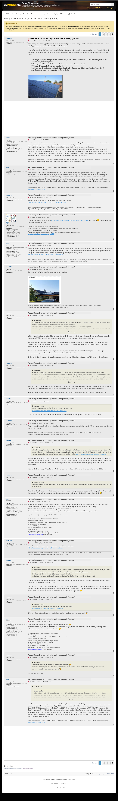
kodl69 (8, 137)
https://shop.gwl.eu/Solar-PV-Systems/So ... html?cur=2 (70, 220)
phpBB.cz (63, 783)
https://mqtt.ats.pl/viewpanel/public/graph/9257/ (41, 234)
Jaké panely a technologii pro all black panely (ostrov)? (31, 18)
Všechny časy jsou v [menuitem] (104, 774)
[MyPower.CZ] (12, 5)
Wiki (108, 8)
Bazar (101, 8)
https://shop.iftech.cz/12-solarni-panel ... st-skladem (45, 255)
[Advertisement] (59, 118)
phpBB (53, 779)
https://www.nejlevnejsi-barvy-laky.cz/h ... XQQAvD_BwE (47, 202)
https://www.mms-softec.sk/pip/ (37, 189)
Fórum (89, 8)
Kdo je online (8, 766)
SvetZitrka (9, 38)
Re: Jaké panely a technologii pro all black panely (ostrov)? (51, 138)
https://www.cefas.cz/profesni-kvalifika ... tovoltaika (45, 548)
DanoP (7, 167)
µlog (112, 8)
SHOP (95, 8)
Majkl (7, 223)
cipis (7, 499)
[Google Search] (112, 4)
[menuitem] (39, 13)
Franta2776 (9, 195)
